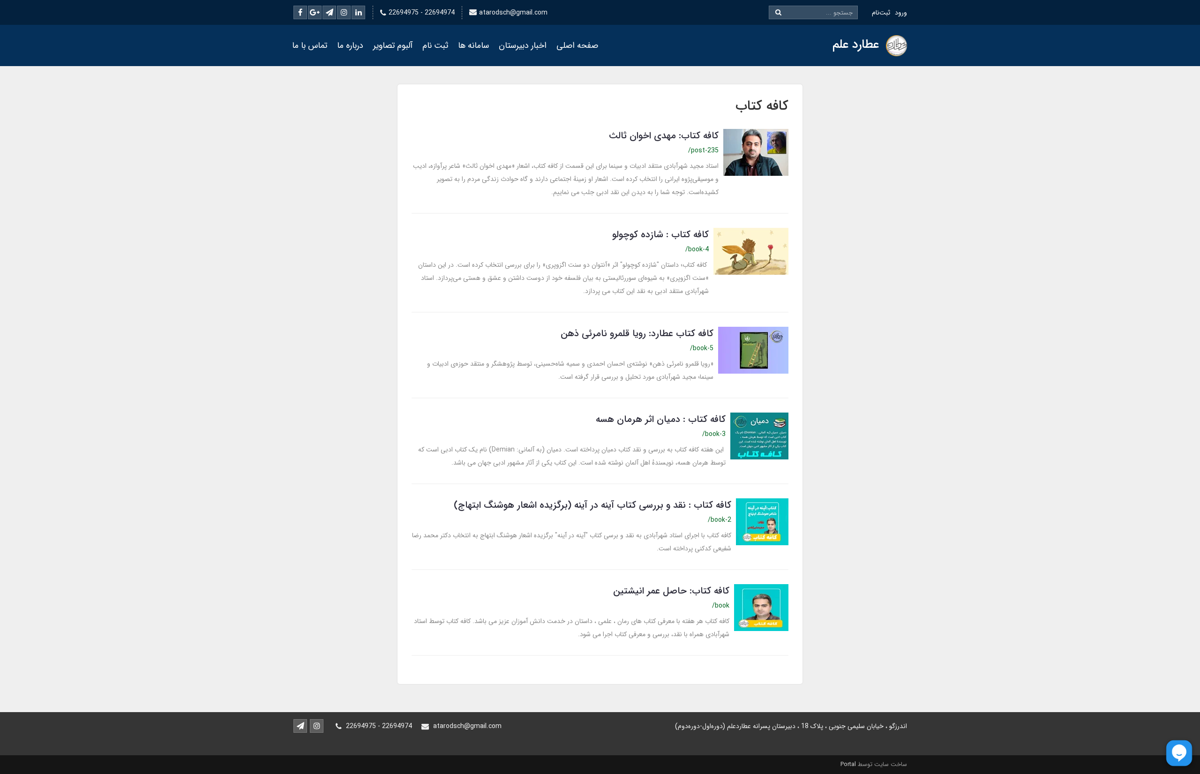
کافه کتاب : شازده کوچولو (660, 234)
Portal (848, 764)
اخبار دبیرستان (523, 45)
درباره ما (350, 45)
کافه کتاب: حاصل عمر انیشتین (671, 591)
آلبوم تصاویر (392, 45)
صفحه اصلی (577, 45)
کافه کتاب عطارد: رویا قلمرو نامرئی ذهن (637, 333)
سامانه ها (473, 45)
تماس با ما (309, 45)
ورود (901, 13)
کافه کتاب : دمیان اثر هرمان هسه (661, 419)
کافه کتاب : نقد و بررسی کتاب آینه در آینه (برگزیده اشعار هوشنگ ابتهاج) (592, 505)
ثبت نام (435, 45)
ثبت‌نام (881, 13)
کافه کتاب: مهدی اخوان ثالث (664, 135)
